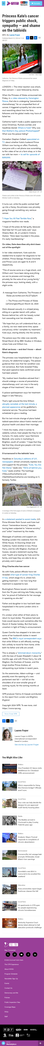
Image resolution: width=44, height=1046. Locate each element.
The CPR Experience (12, 964)
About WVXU (9, 969)
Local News (22, 782)
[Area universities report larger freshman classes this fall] (9, 889)
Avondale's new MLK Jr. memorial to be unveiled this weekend (29, 874)
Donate (37, 3)
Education (21, 885)
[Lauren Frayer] (7, 734)
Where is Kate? (24, 127)
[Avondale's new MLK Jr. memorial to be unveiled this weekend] (9, 872)
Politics (20, 765)
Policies (7, 997)
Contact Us (8, 988)
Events (7, 983)
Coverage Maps (10, 1007)
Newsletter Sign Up (11, 978)
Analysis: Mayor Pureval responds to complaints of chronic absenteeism (28, 839)
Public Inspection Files (12, 1002)
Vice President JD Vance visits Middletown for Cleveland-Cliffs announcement (30, 770)
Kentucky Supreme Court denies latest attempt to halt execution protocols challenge (30, 925)
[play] (3, 1043)
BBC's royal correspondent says (27, 638)
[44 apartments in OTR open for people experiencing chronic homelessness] (9, 906)
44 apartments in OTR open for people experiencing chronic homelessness (29, 907)
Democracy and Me (11, 993)
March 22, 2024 (31, 303)
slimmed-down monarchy (29, 652)
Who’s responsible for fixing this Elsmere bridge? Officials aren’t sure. (29, 787)
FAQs (6, 1012)
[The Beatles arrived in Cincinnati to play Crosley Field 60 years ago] (9, 820)
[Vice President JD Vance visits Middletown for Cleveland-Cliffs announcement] (9, 769)
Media (20, 816)
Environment (22, 851)
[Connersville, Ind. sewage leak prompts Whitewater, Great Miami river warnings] (9, 855)
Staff (6, 1016)
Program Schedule (11, 974)
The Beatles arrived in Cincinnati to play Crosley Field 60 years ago (28, 822)
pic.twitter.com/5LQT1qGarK (25, 295)
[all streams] (41, 1043)
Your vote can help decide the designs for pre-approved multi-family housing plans (29, 805)
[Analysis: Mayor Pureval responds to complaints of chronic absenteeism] (9, 838)
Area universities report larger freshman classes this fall (30, 889)
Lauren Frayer (14, 35)
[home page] (17, 3)
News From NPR (11, 714)
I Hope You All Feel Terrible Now (17, 218)
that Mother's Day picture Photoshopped (20, 130)
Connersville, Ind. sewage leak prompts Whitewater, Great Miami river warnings (30, 856)
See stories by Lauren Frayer (27, 744)
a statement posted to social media (20, 519)
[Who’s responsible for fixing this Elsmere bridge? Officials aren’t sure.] (9, 786)
